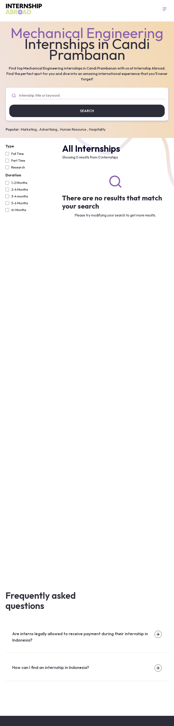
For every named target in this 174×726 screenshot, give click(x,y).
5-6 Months (19, 203)
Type (9, 146)
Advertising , (49, 129)
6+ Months (18, 210)
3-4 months (19, 196)
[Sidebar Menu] (164, 9)
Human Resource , (74, 129)
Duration (13, 175)
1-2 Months (19, 183)
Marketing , (29, 129)
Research (18, 167)
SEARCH (87, 110)
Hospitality (97, 129)
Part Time (18, 161)
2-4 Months (19, 190)
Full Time (17, 154)
